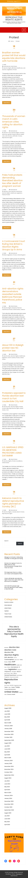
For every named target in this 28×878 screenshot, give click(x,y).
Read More (7, 102)
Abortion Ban (7, 356)
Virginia (21, 692)
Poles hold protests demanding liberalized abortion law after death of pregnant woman (12, 180)
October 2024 (8, 772)
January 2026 (8, 728)
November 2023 (8, 804)
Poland (4, 194)
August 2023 (7, 813)
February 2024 (8, 795)
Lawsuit (6, 669)
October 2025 (8, 737)
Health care (19, 665)
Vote (7, 410)
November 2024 (8, 769)
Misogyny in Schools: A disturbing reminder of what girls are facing (13, 557)
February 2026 (8, 726)
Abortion (6, 647)
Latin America (8, 136)
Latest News (14, 66)
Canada (14, 512)
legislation (9, 69)
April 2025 (7, 755)
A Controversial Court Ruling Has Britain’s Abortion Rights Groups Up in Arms (13, 245)
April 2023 (7, 824)
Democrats (17, 659)
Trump (17, 687)
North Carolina (12, 357)
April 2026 (7, 720)
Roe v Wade (6, 685)
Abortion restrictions (16, 191)
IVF (19, 667)
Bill (12, 68)
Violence (23, 309)
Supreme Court (17, 685)
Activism (22, 132)
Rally (7, 408)
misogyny (14, 671)
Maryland (14, 308)
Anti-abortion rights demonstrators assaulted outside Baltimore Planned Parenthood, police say (12, 295)
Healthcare (20, 68)
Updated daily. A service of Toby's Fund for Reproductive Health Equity (14, 22)
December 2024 (9, 766)
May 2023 (7, 821)
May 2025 (7, 752)
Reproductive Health (14, 677)
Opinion (6, 611)
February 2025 (8, 760)
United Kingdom (21, 255)
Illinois (8, 667)
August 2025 (7, 743)
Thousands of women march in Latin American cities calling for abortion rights (13, 122)
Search (6, 541)
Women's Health (11, 694)
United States (13, 306)
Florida (21, 406)
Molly (5, 64)
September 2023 (9, 810)
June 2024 (7, 784)
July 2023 (7, 816)
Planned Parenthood (10, 675)
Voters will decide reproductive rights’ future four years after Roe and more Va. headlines (13, 580)
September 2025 (9, 740)
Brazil (15, 68)
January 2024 (8, 798)
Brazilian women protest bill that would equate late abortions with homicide (13, 56)
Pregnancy (6, 677)
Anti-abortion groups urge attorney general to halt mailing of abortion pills (13, 587)
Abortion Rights (7, 68)
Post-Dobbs (19, 675)
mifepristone (7, 671)
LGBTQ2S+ (15, 136)
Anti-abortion (8, 657)
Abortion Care (7, 132)
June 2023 (7, 819)
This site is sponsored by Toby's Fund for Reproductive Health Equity (14, 631)
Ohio (12, 673)
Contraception (9, 659)
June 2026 (7, 714)
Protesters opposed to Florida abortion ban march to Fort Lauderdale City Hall (14, 397)
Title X (9, 687)
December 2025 (9, 731)
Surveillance (19, 461)
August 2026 (7, 708)
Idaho (5, 667)
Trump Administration (10, 689)
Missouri (19, 671)
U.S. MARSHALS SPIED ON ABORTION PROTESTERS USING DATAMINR (12, 451)
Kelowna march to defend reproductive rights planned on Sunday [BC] (13, 502)
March (18, 512)
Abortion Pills (8, 652)
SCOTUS (12, 685)
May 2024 (7, 787)
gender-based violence (14, 134)
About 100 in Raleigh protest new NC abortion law (13, 348)
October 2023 (8, 807)
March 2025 (7, 757)
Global (9, 662)
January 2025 (8, 763)
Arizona (15, 657)
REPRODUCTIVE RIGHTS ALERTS (14, 18)
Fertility (21, 659)
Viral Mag (18, 874)
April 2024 (7, 789)
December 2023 (8, 801)
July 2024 (7, 781)
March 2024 (7, 792)
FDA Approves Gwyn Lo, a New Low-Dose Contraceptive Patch (13, 573)
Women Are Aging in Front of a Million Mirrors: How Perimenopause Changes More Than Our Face (13, 565)
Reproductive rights (7, 137)
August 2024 (7, 778)
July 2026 (7, 711)
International (7, 66)
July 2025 (7, 746)
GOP (13, 662)
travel (13, 687)
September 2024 (9, 775)
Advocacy (4, 134)
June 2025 (7, 749)
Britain (5, 255)
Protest (15, 69)
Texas (6, 687)
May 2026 (7, 717)
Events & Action (8, 602)
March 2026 (7, 723)
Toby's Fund (7, 614)
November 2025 (8, 734)
